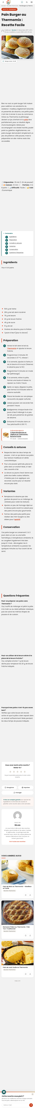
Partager (19, 793)
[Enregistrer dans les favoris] (26, 895)
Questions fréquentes (16, 252)
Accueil (3, 6)
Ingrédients (13, 237)
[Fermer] (32, 1094)
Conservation (13, 249)
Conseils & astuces (15, 243)
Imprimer (27, 787)
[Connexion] (3, 2)
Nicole (14, 30)
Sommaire (9, 233)
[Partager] (30, 895)
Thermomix (11, 348)
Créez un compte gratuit (11, 800)
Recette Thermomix (12, 6)
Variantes (12, 246)
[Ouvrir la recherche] (27, 2)
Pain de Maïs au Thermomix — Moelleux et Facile (17, 887)
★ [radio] (10, 771)
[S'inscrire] (31, 1105)
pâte (26, 120)
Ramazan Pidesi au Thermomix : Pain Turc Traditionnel (16, 928)
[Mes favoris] (22, 2)
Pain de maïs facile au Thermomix (15, 967)
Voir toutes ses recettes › (17, 841)
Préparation (13, 240)
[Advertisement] (17, 82)
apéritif (17, 519)
